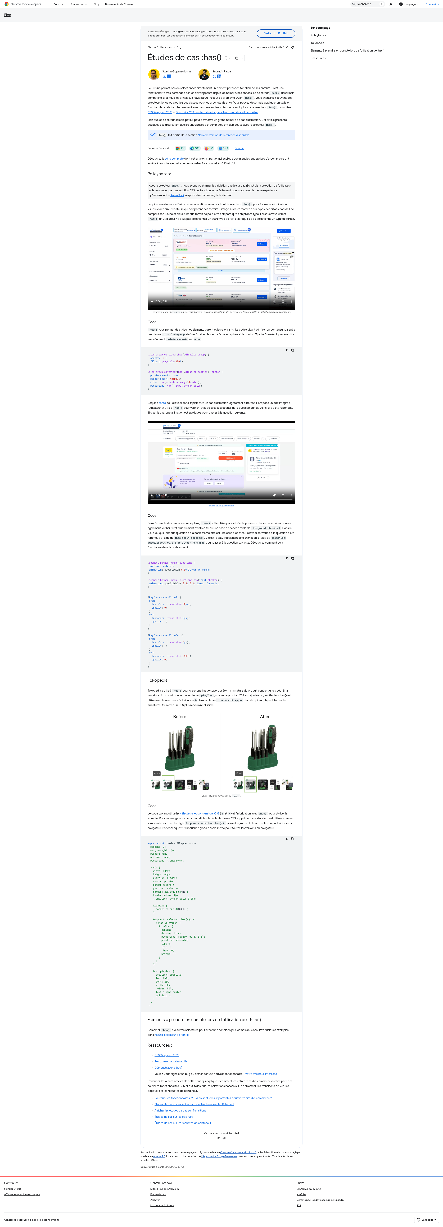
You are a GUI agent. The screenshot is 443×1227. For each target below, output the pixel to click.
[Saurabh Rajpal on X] (214, 77)
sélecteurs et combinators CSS (199, 813)
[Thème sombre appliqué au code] (287, 350)
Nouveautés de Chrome (119, 4)
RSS (299, 1205)
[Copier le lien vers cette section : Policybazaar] (174, 174)
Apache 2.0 (159, 1156)
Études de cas (79, 4)
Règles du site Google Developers (219, 1156)
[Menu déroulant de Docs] (64, 4)
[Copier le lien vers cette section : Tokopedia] (171, 681)
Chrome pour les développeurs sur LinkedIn (320, 1199)
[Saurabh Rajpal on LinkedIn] (219, 77)
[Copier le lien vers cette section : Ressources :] (175, 1046)
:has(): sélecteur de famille (171, 1061)
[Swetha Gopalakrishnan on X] (164, 77)
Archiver (155, 1199)
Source (239, 148)
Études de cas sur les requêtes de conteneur (183, 1123)
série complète (174, 158)
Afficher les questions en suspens (22, 1194)
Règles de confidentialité (45, 1219)
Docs (56, 4)
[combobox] (367, 4)
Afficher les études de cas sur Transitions (180, 1110)
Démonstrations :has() (169, 1067)
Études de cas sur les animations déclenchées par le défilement (194, 1104)
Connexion (432, 4)
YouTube (301, 1194)
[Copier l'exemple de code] (292, 350)
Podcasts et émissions (162, 1205)
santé (162, 403)
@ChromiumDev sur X (309, 1188)
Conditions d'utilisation (16, 1219)
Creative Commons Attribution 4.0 (238, 1152)
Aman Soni (177, 195)
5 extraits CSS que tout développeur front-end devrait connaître (217, 112)
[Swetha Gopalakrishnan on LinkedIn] (169, 77)
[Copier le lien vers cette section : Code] (159, 322)
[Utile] (287, 47)
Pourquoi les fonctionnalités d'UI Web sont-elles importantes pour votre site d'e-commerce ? (213, 1098)
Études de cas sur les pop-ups (174, 1117)
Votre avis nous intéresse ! (261, 1074)
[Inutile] (292, 47)
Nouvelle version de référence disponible (223, 135)
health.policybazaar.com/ (221, 505)
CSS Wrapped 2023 (160, 112)
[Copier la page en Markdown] (237, 58)
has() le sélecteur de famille (172, 1035)
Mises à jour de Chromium (164, 1188)
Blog (96, 4)
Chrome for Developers (160, 47)
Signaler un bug (12, 1188)
